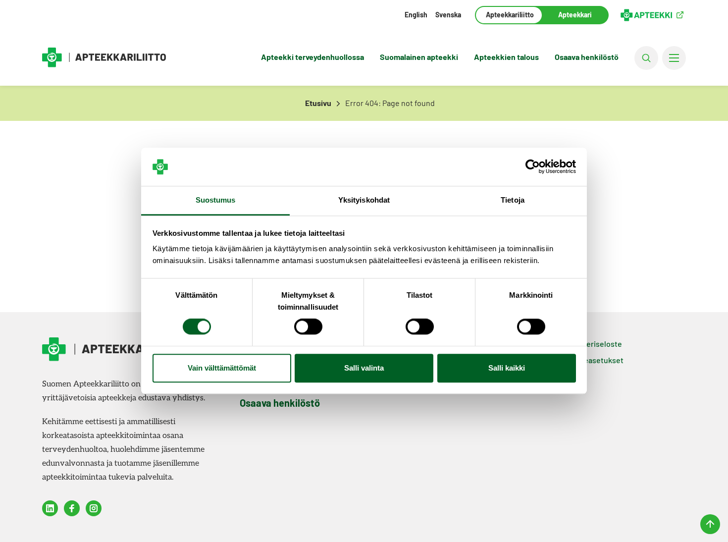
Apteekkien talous (506, 56)
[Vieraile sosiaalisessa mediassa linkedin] (50, 508)
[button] (646, 58)
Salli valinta (364, 368)
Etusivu (318, 103)
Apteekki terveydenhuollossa (312, 56)
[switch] (308, 327)
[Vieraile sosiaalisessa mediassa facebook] (72, 508)
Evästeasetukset (594, 360)
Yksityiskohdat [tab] (364, 200)
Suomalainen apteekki (419, 56)
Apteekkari (575, 14)
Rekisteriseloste (593, 343)
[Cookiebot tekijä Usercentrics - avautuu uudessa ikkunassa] (532, 167)
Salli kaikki (506, 368)
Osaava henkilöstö (587, 56)
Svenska (448, 14)
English (416, 14)
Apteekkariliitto (509, 14)
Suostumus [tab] (216, 200)
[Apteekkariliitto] (104, 58)
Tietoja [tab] (512, 200)
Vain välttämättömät (222, 368)
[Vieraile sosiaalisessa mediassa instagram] (94, 508)
